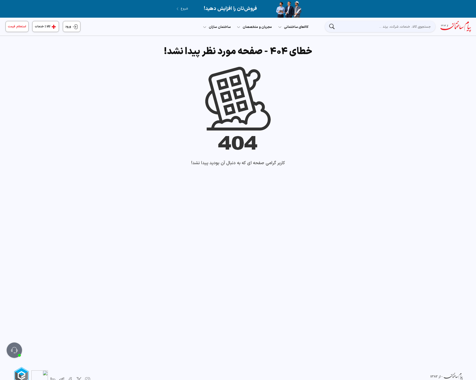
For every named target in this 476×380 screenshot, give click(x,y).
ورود (68, 26)
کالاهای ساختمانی (296, 27)
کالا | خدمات (42, 26)
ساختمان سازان (220, 27)
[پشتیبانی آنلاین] (14, 350)
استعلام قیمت (17, 26)
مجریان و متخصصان (257, 27)
